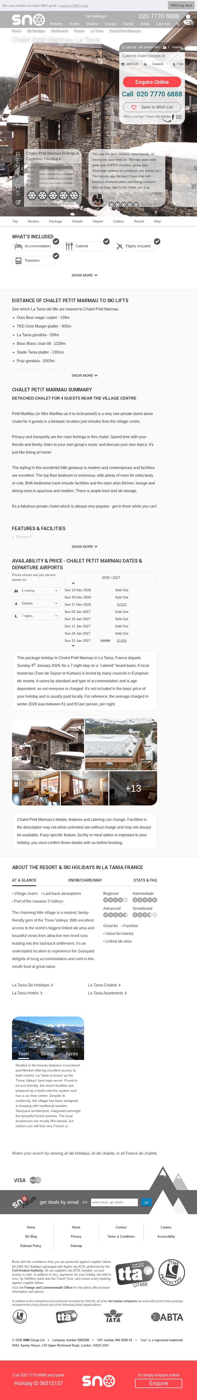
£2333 (122, 604)
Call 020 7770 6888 (152, 94)
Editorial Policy (30, 1246)
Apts (105, 993)
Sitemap (76, 1246)
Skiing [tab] (47, 1053)
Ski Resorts (59, 31)
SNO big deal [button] (181, 5)
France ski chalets (141, 1153)
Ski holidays (95, 16)
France (79, 31)
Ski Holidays (36, 31)
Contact (121, 1227)
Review (33, 221)
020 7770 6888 (33, 1375)
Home (16, 31)
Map (157, 221)
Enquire (158, 1383)
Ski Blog (31, 1236)
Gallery (118, 221)
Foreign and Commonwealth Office (49, 1287)
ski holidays (79, 1153)
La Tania (97, 31)
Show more (82, 375)
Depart (98, 221)
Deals (145, 24)
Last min (163, 24)
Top (15, 221)
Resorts (56, 24)
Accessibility (166, 1236)
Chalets (92, 24)
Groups (111, 24)
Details (77, 221)
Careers (166, 1227)
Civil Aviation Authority (27, 1270)
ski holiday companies (122, 1301)
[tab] (24, 880)
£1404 (122, 641)
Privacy (76, 1236)
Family (128, 24)
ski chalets (105, 1153)
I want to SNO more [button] (73, 5)
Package (55, 221)
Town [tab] (23, 1053)
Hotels (74, 24)
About (76, 1227)
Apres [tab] (72, 1053)
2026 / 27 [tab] (111, 578)
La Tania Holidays (30, 985)
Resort (139, 221)
